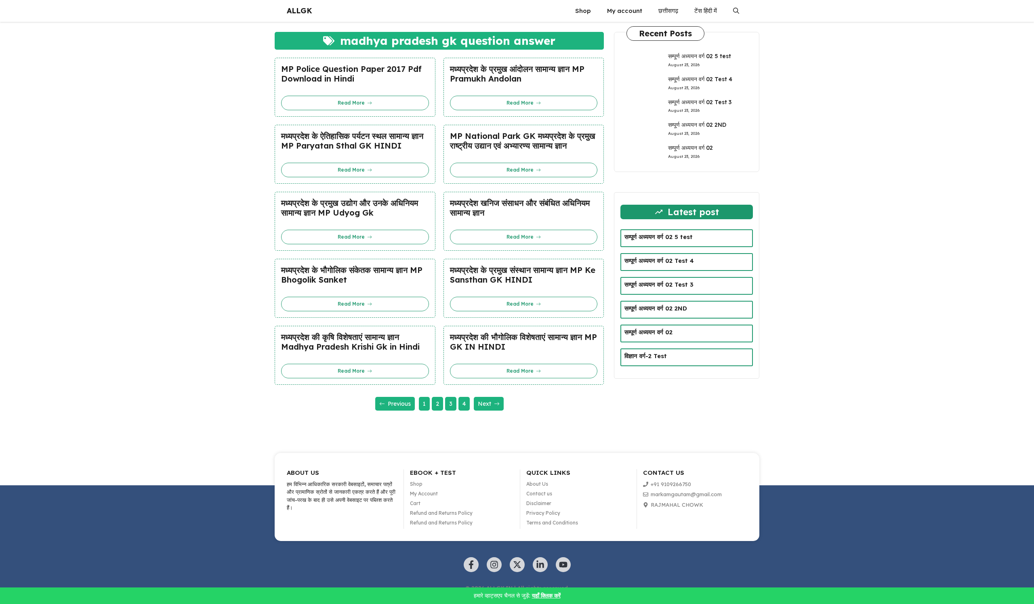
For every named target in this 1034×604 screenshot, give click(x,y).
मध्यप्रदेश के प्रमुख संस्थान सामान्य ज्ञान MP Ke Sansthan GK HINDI (522, 275)
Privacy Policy (543, 513)
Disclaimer (538, 503)
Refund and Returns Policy (441, 513)
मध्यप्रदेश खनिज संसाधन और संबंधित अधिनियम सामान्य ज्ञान (520, 208)
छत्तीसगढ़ (668, 11)
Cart (415, 503)
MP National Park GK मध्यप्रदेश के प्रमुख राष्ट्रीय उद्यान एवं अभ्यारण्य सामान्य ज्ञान (522, 141)
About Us (537, 484)
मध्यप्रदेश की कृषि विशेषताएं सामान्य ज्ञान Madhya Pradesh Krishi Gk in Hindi (350, 342)
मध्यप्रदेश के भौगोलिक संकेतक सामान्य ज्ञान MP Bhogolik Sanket (351, 275)
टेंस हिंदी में (705, 11)
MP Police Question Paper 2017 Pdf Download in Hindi (351, 74)
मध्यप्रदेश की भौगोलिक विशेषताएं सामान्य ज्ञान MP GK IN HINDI (523, 342)
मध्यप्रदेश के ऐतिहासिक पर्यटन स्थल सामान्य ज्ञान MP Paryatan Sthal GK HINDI (352, 141)
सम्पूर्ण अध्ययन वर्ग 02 (690, 147)
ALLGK (299, 10)
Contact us (539, 494)
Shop (583, 11)
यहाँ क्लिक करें (546, 595)
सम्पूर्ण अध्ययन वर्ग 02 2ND (697, 124)
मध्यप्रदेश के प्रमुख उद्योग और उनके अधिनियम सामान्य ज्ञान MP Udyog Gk (349, 208)
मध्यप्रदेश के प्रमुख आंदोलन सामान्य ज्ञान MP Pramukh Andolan (517, 74)
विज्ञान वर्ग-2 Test (645, 356)
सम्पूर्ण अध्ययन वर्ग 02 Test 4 (700, 79)
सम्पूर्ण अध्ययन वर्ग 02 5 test (699, 56)
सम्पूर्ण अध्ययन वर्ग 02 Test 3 (699, 102)
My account (624, 11)
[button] (736, 11)
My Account (424, 494)
